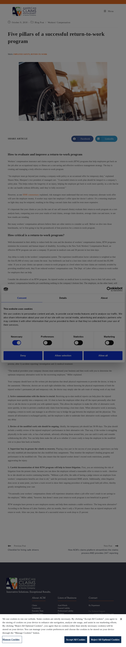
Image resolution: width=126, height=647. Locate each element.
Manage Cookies (11, 639)
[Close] (121, 619)
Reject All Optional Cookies (105, 639)
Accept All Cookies (75, 639)
